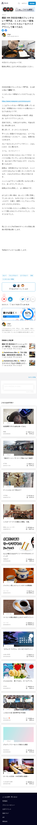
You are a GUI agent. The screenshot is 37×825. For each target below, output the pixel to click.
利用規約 (4, 801)
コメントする (30, 392)
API (3, 817)
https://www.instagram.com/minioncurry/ (16, 101)
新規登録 (32, 3)
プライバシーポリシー (8, 805)
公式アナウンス (6, 809)
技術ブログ (5, 813)
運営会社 (4, 821)
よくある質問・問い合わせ (9, 797)
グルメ (4, 15)
